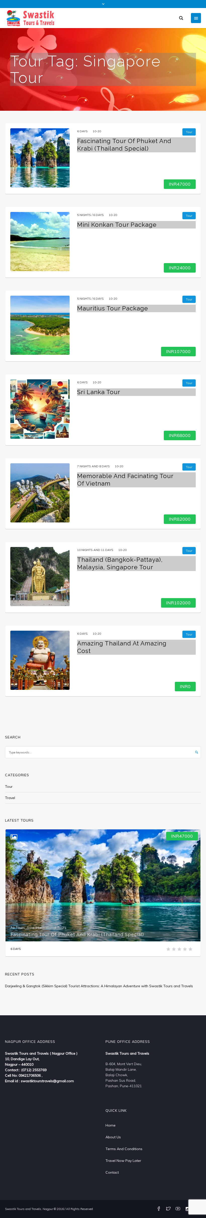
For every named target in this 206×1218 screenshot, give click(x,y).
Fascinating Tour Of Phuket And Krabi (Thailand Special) (124, 144)
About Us (113, 1137)
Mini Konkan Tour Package (117, 224)
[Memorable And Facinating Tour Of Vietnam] (40, 492)
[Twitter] (168, 1209)
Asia (30, 927)
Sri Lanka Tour (98, 392)
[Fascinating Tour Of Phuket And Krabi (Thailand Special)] (40, 157)
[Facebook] (159, 1209)
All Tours (18, 927)
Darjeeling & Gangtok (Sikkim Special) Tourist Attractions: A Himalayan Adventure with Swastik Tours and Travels (99, 986)
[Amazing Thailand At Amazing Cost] (40, 660)
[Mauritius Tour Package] (40, 325)
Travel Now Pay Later (123, 1160)
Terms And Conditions (124, 1149)
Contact (112, 1172)
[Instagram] (187, 1209)
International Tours (51, 927)
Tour (9, 786)
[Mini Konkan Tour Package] (40, 241)
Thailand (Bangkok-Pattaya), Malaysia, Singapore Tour (120, 563)
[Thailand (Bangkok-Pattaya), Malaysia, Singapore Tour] (40, 576)
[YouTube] (178, 1209)
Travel (10, 798)
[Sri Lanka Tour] (40, 408)
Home (111, 1125)
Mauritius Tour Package (112, 308)
